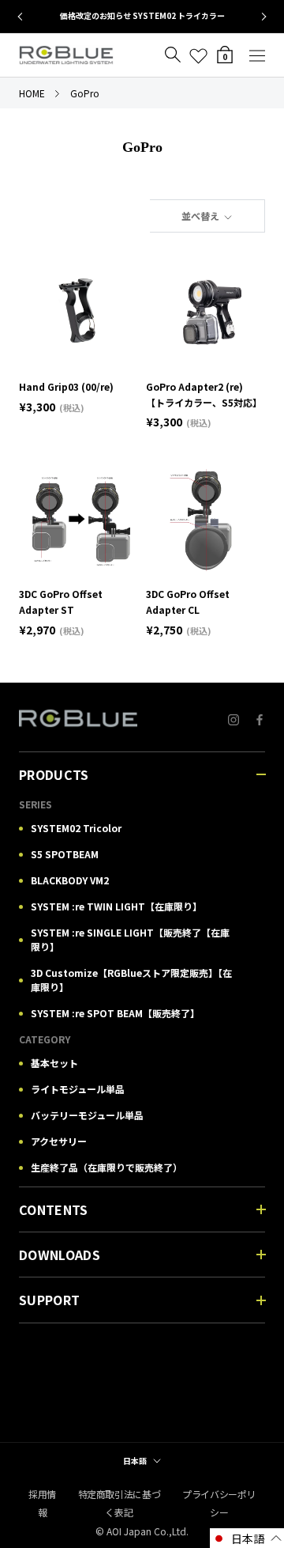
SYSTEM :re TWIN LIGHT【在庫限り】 (116, 906)
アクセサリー (59, 1141)
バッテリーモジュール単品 (87, 1115)
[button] (247, 1538)
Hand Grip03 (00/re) (66, 386)
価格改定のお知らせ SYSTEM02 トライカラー (142, 15)
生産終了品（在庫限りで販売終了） (106, 1167)
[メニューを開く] (257, 55)
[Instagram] (233, 719)
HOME (32, 93)
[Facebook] (259, 719)
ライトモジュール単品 (78, 1089)
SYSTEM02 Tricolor (76, 828)
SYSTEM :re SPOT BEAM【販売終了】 (115, 1013)
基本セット (54, 1062)
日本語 (135, 1461)
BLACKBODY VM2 (70, 880)
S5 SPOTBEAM (65, 854)
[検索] (173, 55)
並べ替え (201, 215)
